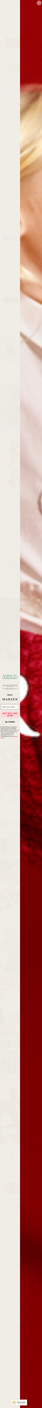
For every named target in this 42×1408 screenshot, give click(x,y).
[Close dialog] (39, 3)
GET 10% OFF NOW (10, 714)
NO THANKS (10, 722)
